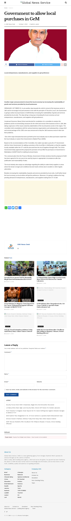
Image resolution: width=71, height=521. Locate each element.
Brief (5, 472)
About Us (34, 472)
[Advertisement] (35, 88)
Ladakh (6, 492)
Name (6, 374)
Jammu (6, 488)
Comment (8, 352)
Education (7, 481)
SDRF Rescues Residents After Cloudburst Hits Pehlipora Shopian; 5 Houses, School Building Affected (50, 331)
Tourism (20, 492)
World (19, 497)
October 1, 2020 (23, 24)
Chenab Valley (8, 477)
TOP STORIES (22, 490)
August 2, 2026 (9, 281)
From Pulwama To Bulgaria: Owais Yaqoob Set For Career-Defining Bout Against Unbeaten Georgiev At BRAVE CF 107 (19, 305)
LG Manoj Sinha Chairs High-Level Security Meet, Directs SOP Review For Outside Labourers (51, 279)
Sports (20, 486)
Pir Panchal (21, 479)
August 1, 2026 (42, 283)
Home (5, 8)
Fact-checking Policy (38, 480)
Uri (18, 495)
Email (6, 382)
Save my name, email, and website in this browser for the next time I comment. (30, 389)
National (20, 474)
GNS (9, 515)
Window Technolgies (23, 515)
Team (33, 483)
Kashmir (11, 8)
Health (6, 486)
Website (39, 381)
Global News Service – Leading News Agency (16, 508)
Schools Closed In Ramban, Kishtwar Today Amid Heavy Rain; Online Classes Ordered (18, 330)
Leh (5, 497)
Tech (19, 488)
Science (20, 483)
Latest (37, 24)
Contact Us (35, 475)
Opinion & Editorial (23, 477)
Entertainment (8, 483)
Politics (20, 481)
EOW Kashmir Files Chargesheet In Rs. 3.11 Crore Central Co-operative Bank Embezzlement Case (51, 305)
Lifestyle (20, 472)
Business (7, 474)
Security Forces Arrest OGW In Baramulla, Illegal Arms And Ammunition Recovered (18, 278)
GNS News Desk (10, 24)
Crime (6, 479)
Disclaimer (35, 477)
